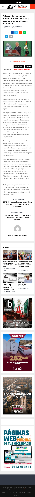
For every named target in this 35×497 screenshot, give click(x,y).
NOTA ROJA (22, 492)
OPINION (29, 492)
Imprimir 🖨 (18, 66)
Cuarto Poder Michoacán (16, 26)
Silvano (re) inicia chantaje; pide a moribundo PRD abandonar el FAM (8, 286)
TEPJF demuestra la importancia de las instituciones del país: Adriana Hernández (17, 204)
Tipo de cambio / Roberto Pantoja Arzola (25, 285)
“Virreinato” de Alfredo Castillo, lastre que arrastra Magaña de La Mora (10, 264)
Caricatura (17, 495)
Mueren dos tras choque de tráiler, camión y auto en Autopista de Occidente (17, 217)
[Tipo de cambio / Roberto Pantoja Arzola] (25, 278)
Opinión (6, 247)
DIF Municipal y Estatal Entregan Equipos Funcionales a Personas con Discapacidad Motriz (25, 265)
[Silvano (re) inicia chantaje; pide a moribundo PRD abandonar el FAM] (10, 278)
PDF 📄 (29, 66)
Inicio (3, 492)
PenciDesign (25, 489)
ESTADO (9, 492)
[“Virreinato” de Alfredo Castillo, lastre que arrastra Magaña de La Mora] (10, 255)
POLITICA (15, 492)
